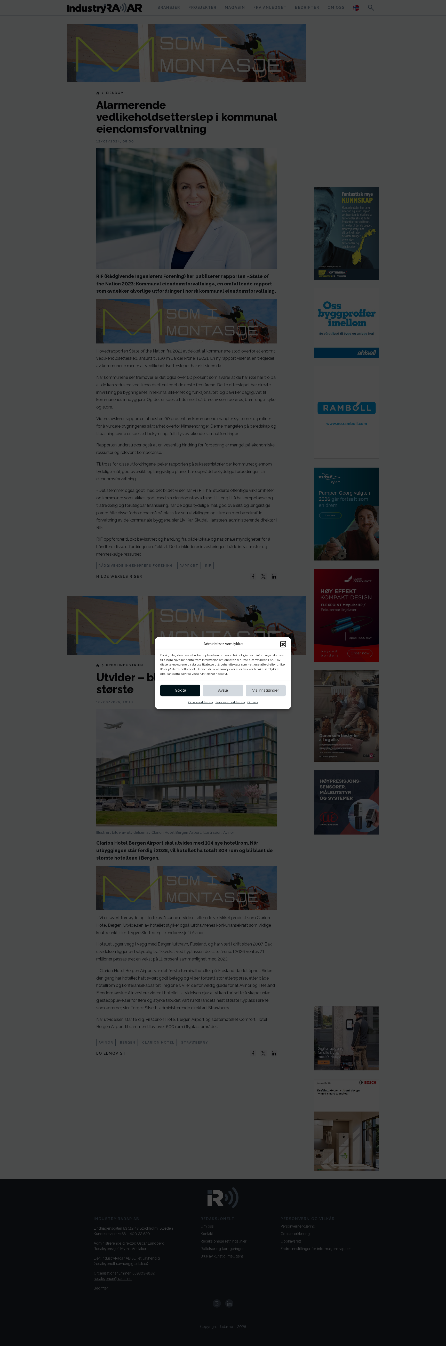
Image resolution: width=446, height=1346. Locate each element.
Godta (180, 690)
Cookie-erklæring (200, 702)
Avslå (223, 690)
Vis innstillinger (265, 690)
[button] (283, 644)
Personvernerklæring (230, 702)
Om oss (253, 702)
